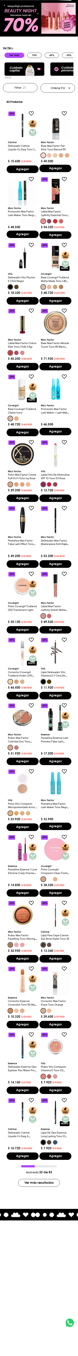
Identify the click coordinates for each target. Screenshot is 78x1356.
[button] (43, 155)
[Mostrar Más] (39, 1183)
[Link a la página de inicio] (8, 78)
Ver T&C (8, 48)
